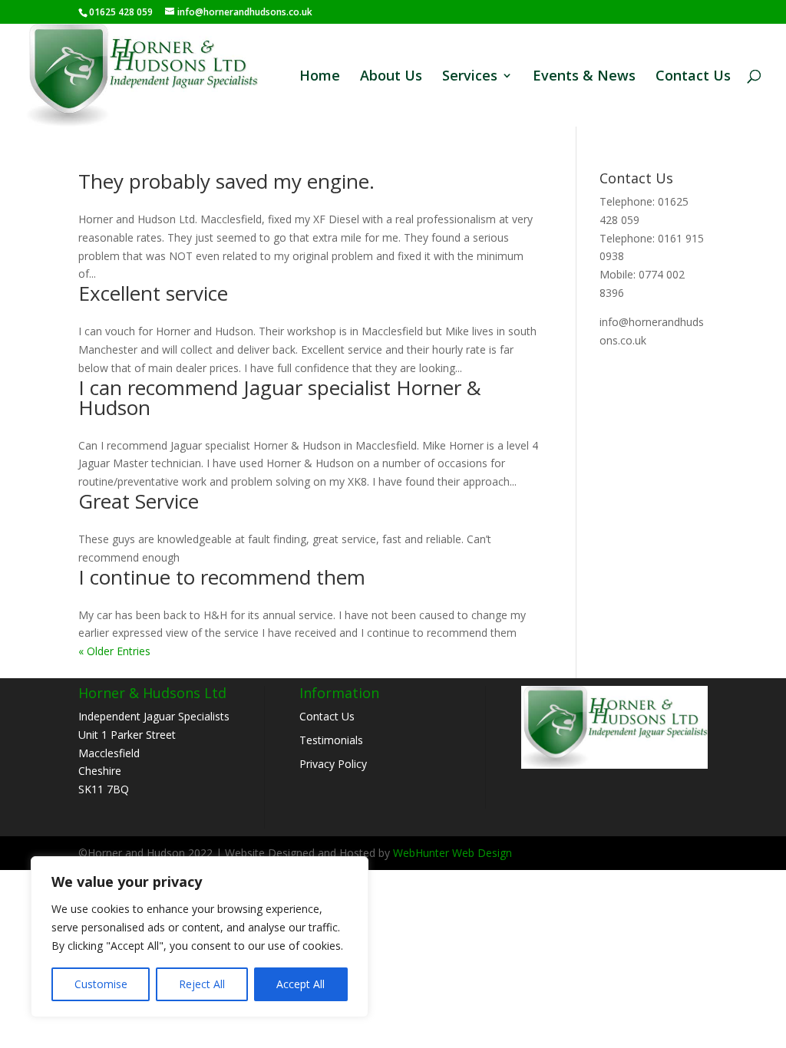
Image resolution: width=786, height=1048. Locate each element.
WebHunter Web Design (452, 852)
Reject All (202, 984)
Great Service (138, 501)
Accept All (300, 984)
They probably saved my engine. (226, 181)
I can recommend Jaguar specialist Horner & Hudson (279, 397)
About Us (391, 77)
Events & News (584, 77)
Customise (100, 984)
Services (469, 77)
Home (319, 77)
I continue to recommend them (221, 577)
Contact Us (693, 77)
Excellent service (153, 293)
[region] (199, 936)
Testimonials (331, 740)
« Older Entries (114, 651)
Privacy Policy (333, 763)
